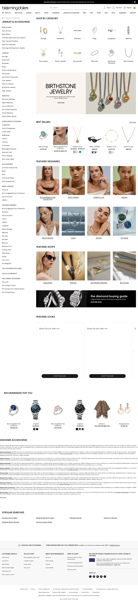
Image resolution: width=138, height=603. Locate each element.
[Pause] (135, 2)
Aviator (4, 139)
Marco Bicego (7, 229)
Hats (3, 174)
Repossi (5, 243)
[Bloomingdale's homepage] (3, 18)
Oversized (5, 145)
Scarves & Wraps (8, 178)
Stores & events (71, 569)
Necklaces (6, 60)
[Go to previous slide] (3, 2)
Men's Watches (7, 103)
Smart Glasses (7, 156)
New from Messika (8, 44)
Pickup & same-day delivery (75, 566)
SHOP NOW (132, 122)
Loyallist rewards (29, 561)
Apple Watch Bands (9, 116)
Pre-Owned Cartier (9, 285)
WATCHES (73, 283)
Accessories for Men (9, 518)
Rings (4, 67)
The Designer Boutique (12, 268)
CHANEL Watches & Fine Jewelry (14, 38)
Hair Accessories (8, 181)
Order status (27, 564)
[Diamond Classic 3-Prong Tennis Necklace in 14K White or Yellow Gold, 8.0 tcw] (60, 136)
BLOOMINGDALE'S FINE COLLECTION (47, 198)
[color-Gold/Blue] (80, 152)
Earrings (5, 56)
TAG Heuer (6, 253)
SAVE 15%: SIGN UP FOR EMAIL (31, 545)
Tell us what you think (8, 574)
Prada (4, 257)
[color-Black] (93, 152)
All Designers (6, 263)
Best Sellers (6, 34)
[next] (133, 351)
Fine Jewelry (6, 80)
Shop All (5, 190)
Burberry (5, 212)
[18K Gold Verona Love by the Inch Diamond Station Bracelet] (111, 136)
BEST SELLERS (124, 283)
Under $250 (6, 132)
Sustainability (49, 567)
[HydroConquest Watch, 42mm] (80, 410)
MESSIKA (124, 197)
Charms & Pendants (9, 70)
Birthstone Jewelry (9, 87)
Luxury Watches (7, 106)
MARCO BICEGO (47, 238)
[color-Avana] (96, 152)
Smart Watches (7, 113)
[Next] (133, 135)
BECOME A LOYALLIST (50, 2)
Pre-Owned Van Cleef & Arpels (13, 289)
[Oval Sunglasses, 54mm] (94, 136)
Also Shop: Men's (8, 159)
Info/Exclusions (115, 545)
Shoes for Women (110, 518)
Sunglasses (6, 125)
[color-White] (113, 152)
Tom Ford (5, 260)
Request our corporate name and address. (87, 595)
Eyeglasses (6, 135)
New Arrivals (6, 31)
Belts (4, 171)
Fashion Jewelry (8, 84)
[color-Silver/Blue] (34, 429)
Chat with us (5, 557)
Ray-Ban (5, 239)
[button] (60, 351)
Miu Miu (5, 236)
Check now (117, 564)
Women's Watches (8, 99)
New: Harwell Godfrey (10, 41)
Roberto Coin (7, 246)
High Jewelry (6, 91)
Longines (5, 226)
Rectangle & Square (9, 149)
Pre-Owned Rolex (8, 292)
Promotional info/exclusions (104, 564)
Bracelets (5, 63)
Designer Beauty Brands (10, 522)
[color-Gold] (110, 152)
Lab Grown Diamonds (10, 77)
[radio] (74, 152)
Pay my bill (27, 567)
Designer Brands (76, 518)
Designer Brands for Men (45, 518)
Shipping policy (6, 571)
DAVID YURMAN (73, 197)
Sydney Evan (6, 250)
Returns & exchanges (8, 567)
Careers (48, 564)
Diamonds (6, 74)
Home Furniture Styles (44, 522)
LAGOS (4, 200)
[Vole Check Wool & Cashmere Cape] (102, 410)
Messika (5, 233)
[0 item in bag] (134, 8)
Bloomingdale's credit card (31, 557)
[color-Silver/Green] (83, 429)
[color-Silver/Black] (37, 429)
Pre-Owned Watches (9, 109)
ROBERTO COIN (99, 197)
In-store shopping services (75, 562)
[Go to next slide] (132, 2)
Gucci (4, 219)
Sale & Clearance (9, 273)
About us (48, 557)
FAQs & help (5, 564)
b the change (49, 561)
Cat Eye (5, 142)
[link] (43, 148)
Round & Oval (7, 152)
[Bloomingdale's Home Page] (15, 8)
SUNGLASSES (47, 283)
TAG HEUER (124, 238)
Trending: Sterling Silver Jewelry (13, 48)
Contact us (5, 561)
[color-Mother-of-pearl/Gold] (77, 152)
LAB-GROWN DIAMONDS (98, 283)
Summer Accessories (9, 168)
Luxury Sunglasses (8, 128)
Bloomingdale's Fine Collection (13, 193)
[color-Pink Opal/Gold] (74, 152)
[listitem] (69, 2)
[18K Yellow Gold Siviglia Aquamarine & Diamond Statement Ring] (43, 136)
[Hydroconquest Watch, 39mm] (36, 410)
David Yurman (7, 197)
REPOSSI (99, 238)
